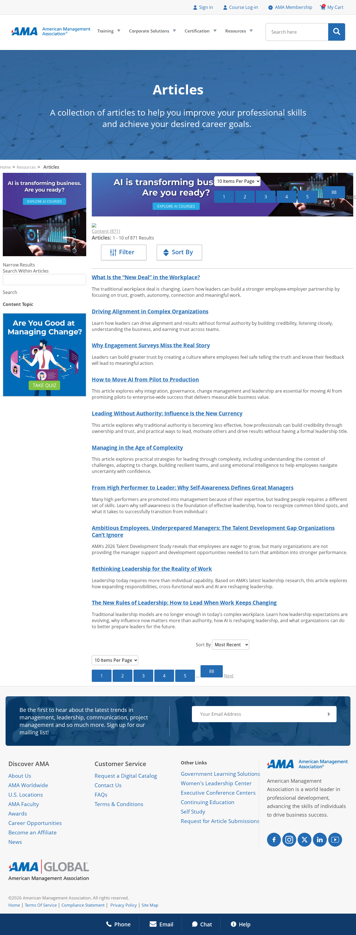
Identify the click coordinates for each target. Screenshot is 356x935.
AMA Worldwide (28, 785)
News (15, 842)
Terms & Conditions (119, 804)
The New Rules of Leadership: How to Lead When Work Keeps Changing (184, 602)
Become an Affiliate (32, 832)
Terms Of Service (41, 905)
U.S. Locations (25, 794)
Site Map (150, 905)
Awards (17, 813)
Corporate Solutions (152, 32)
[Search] (336, 32)
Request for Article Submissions (220, 821)
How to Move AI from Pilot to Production (145, 379)
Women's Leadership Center (216, 783)
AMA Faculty (23, 804)
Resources (238, 32)
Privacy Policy (123, 905)
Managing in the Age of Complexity (137, 447)
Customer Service (120, 764)
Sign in (206, 7)
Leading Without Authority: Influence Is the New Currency (167, 413)
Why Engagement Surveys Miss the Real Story (151, 345)
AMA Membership (293, 7)
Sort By (203, 645)
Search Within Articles (26, 271)
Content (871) (106, 231)
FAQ (100, 794)
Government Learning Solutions (220, 773)
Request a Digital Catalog (126, 775)
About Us (19, 775)
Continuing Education (207, 802)
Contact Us (108, 785)
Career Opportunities (35, 823)
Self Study (193, 811)
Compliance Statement (83, 905)
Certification (200, 32)
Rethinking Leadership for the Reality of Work (152, 568)
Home (5, 167)
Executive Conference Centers (218, 792)
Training (108, 32)
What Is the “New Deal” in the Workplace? (146, 277)
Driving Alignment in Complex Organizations (150, 311)
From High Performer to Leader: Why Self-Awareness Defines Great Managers (192, 487)
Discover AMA (28, 764)
